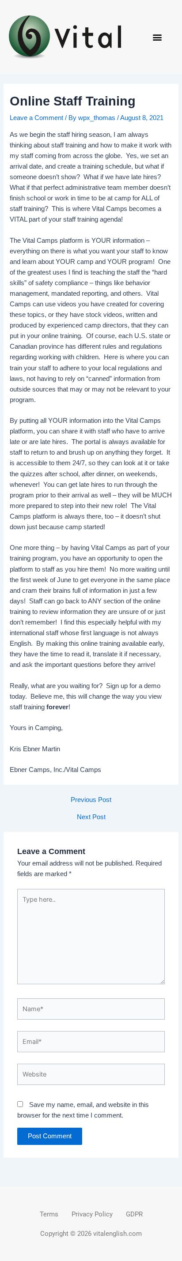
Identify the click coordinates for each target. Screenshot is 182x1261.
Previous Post (91, 800)
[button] (157, 37)
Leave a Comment (36, 117)
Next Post (91, 817)
